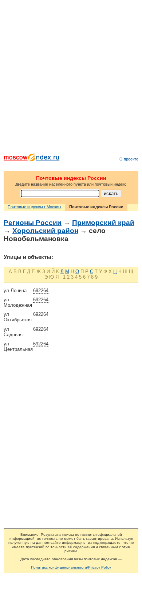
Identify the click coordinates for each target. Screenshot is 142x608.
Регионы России (33, 222)
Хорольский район (45, 231)
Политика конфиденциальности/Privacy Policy (71, 567)
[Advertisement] (71, 78)
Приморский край (103, 222)
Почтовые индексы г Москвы (34, 207)
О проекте (128, 159)
